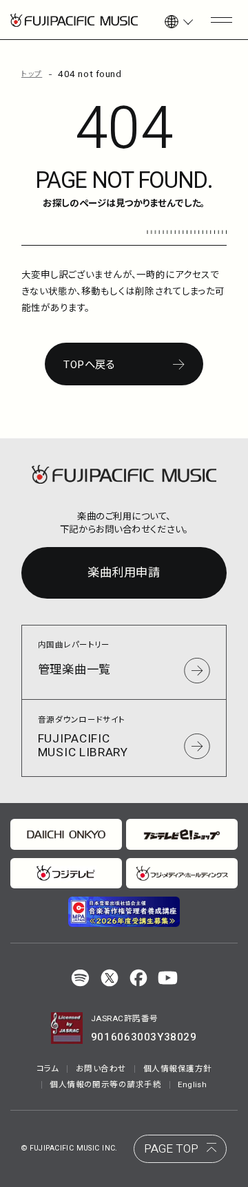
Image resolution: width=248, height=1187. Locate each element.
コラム (48, 1069)
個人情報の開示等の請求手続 (105, 1085)
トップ (32, 74)
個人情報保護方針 (177, 1069)
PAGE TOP (171, 1148)
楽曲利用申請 (123, 572)
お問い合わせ (101, 1069)
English (192, 1085)
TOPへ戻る (89, 364)
